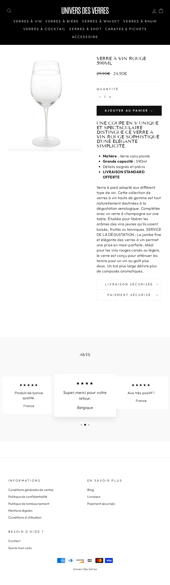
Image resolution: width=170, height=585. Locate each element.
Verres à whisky (101, 21)
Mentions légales (20, 511)
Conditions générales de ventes (30, 490)
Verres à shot (85, 29)
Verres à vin (27, 21)
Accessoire (85, 37)
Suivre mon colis (20, 548)
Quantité (108, 89)
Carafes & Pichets (126, 29)
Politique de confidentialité (27, 497)
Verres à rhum (140, 21)
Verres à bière (62, 21)
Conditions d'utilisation (24, 517)
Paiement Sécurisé (129, 295)
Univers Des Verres (85, 569)
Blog (90, 490)
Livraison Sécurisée (129, 284)
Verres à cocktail (44, 29)
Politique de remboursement (28, 504)
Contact (14, 541)
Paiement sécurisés (101, 504)
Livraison (93, 497)
